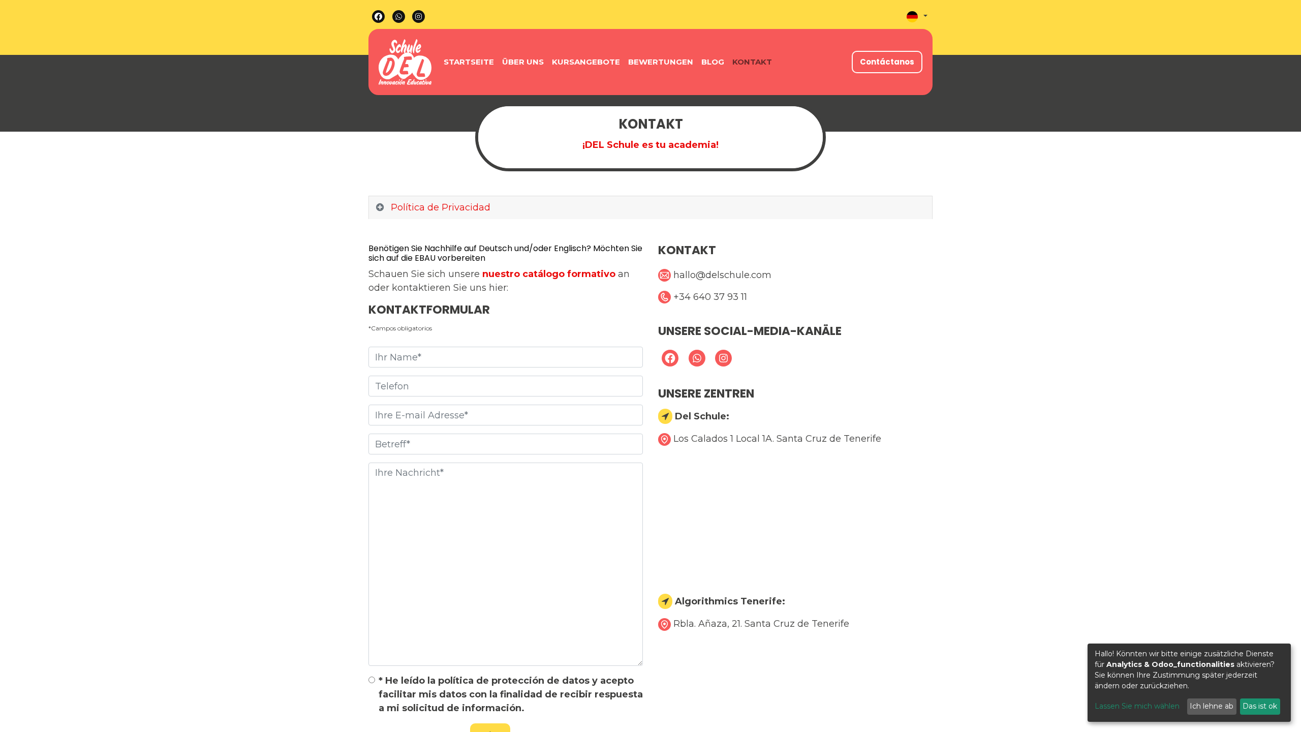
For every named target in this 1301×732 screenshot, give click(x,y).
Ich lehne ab (1211, 706)
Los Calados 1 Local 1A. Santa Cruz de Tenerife (777, 438)
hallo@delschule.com (722, 275)
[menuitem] (469, 62)
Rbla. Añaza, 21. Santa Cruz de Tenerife (761, 623)
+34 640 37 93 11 (710, 296)
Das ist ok (1260, 706)
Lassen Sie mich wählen (1137, 706)
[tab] (650, 208)
